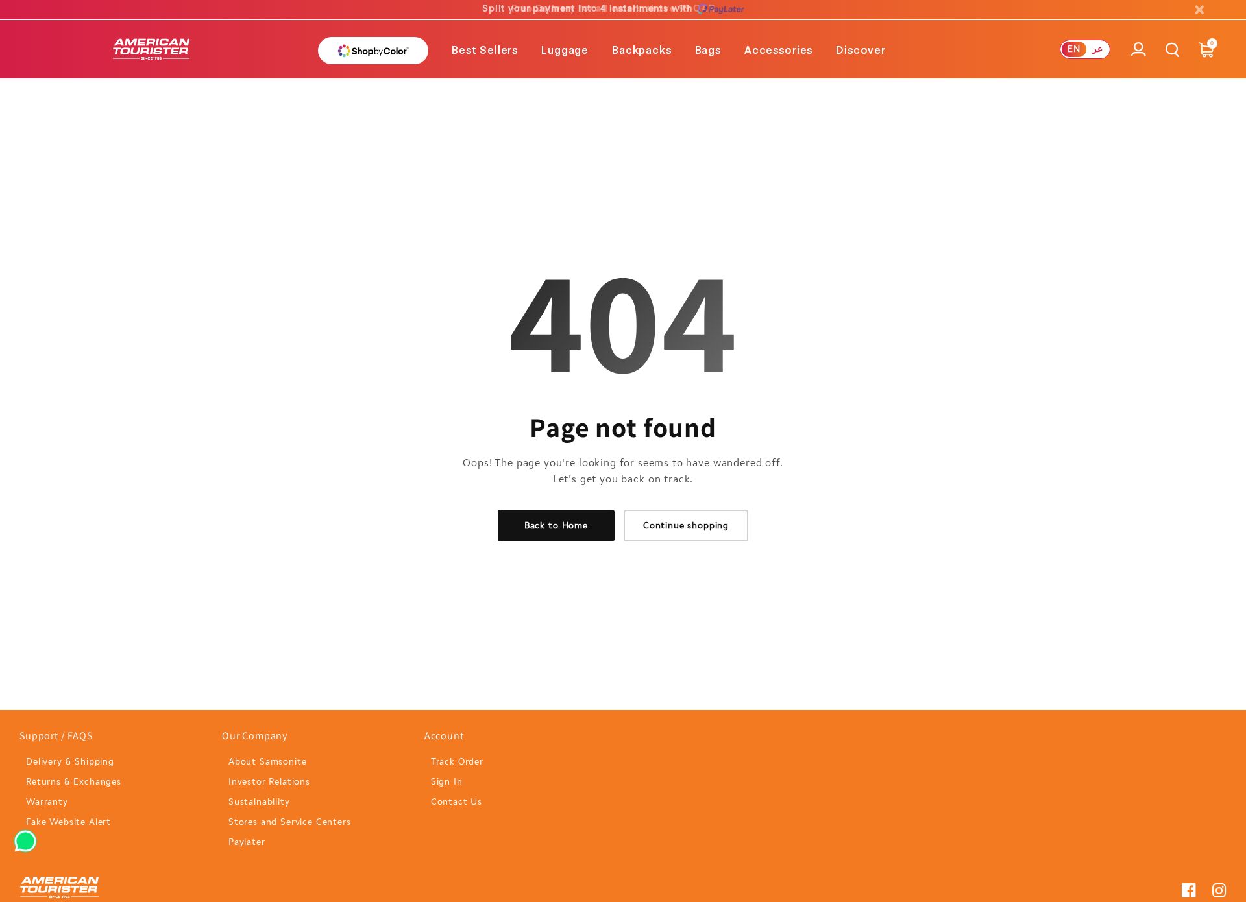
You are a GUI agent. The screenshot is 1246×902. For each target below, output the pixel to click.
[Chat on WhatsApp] (25, 836)
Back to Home (556, 525)
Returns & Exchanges (73, 781)
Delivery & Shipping (70, 761)
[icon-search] (1172, 49)
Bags (708, 49)
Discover (861, 49)
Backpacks (642, 49)
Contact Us (456, 801)
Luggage (565, 49)
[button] (485, 49)
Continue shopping (686, 525)
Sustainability (259, 801)
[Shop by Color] (373, 50)
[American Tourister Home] (151, 49)
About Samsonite (267, 761)
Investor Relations (269, 781)
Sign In (447, 781)
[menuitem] (485, 49)
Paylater (246, 842)
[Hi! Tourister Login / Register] (1138, 56)
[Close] (1199, 10)
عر (1097, 48)
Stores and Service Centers (289, 821)
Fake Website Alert (68, 821)
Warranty (47, 801)
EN (1074, 48)
